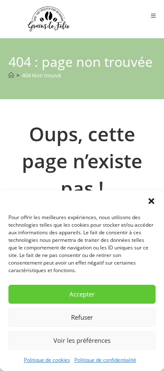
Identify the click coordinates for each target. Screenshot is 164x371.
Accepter (82, 294)
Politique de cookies (47, 359)
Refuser (82, 317)
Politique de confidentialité (105, 359)
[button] (151, 201)
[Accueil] (11, 75)
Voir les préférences (82, 340)
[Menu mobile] (153, 15)
